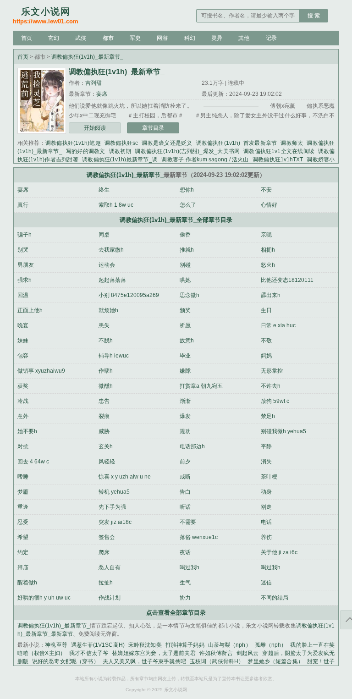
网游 (162, 38)
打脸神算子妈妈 (184, 645)
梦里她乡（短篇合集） (275, 661)
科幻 (189, 38)
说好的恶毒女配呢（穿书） (65, 661)
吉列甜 (93, 83)
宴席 (101, 94)
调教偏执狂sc (121, 143)
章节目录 (153, 128)
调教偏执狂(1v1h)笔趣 (73, 143)
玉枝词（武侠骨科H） (217, 661)
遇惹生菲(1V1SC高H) (98, 645)
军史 (135, 38)
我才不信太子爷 (88, 653)
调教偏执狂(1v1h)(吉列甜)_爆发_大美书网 (187, 151)
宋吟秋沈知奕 (145, 645)
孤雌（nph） (271, 645)
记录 (271, 38)
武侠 (80, 38)
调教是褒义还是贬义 (167, 143)
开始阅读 (95, 128)
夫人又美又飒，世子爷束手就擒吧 (144, 661)
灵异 (216, 38)
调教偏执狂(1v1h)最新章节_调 (120, 159)
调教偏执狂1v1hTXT (278, 159)
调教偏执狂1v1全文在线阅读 (278, 151)
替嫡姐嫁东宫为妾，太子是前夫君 (154, 653)
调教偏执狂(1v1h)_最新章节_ (87, 57)
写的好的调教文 (85, 151)
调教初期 (120, 151)
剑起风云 (247, 653)
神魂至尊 (56, 645)
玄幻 (53, 38)
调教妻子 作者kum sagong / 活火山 (205, 159)
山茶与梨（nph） (229, 645)
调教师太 (291, 143)
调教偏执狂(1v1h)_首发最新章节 (236, 143)
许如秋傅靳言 (216, 653)
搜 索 (314, 15)
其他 (243, 38)
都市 (108, 38)
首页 (26, 38)
